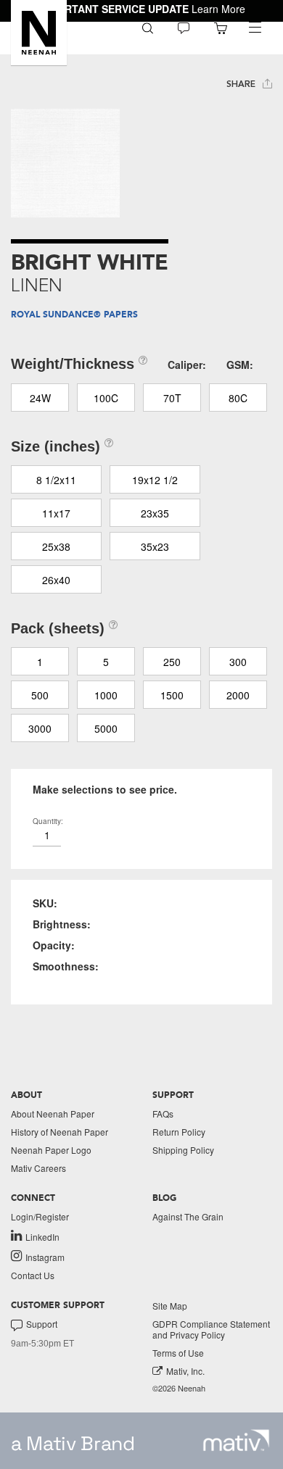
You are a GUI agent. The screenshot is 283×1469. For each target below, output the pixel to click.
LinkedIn (42, 1236)
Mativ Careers (38, 1167)
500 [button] (40, 695)
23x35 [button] (155, 513)
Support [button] (41, 1324)
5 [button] (106, 661)
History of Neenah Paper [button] (59, 1131)
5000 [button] (106, 728)
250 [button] (172, 661)
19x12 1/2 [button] (155, 480)
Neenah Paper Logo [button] (51, 1149)
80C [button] (238, 398)
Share (242, 84)
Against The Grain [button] (187, 1216)
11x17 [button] (56, 513)
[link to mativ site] (236, 1440)
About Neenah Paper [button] (52, 1113)
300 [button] (238, 661)
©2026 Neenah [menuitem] (178, 1388)
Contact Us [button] (32, 1275)
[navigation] (254, 27)
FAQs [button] (162, 1113)
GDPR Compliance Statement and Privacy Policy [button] (211, 1329)
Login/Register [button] (40, 1216)
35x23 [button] (155, 546)
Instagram (45, 1256)
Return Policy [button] (178, 1131)
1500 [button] (172, 695)
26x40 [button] (56, 580)
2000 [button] (238, 695)
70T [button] (172, 398)
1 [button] (40, 661)
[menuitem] (147, 27)
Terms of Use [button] (178, 1352)
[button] (39, 32)
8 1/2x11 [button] (56, 480)
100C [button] (106, 398)
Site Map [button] (169, 1305)
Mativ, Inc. (185, 1370)
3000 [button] (40, 728)
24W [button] (40, 398)
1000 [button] (106, 695)
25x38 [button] (56, 546)
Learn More (218, 8)
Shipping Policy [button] (183, 1149)
